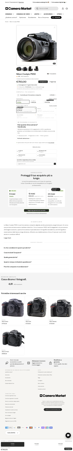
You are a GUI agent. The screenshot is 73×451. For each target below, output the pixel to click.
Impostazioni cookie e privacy (11, 409)
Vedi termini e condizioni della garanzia (37, 213)
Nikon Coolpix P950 (15, 21)
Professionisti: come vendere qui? (45, 372)
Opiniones (22, 17)
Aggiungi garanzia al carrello (36, 210)
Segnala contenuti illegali (10, 418)
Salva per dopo (36, 147)
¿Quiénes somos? (11, 17)
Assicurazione (41, 386)
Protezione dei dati (9, 407)
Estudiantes (32, 17)
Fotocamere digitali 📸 (58, 2)
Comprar (68, 449)
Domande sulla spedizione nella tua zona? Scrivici (29, 88)
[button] (67, 8)
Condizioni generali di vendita (11, 398)
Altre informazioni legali (10, 412)
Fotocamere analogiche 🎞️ (41, 2)
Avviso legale (8, 415)
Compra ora (43, 81)
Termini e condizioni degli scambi (12, 401)
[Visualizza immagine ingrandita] (55, 27)
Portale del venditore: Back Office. (45, 375)
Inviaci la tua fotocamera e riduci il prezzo (28, 79)
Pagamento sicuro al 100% (10, 421)
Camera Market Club (9, 383)
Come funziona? (68, 441)
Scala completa (53, 105)
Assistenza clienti (42, 389)
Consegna (40, 380)
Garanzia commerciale (10, 404)
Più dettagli (51, 142)
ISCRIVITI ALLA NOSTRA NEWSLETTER (53, 409)
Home (6, 21)
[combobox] (46, 8)
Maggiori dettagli (53, 98)
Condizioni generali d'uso (10, 395)
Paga (39, 377)
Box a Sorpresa (43, 17)
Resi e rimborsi (41, 383)
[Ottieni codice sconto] (55, 164)
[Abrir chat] (68, 435)
